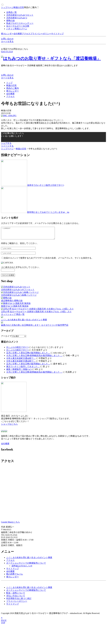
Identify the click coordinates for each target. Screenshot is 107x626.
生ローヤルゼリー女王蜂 (17, 26)
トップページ (7, 7)
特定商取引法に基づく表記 (18, 598)
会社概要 (18, 34)
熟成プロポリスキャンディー (19, 23)
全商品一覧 (11, 12)
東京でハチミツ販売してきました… (23, 366)
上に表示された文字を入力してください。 (21, 267)
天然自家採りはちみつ (16, 18)
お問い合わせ (7, 39)
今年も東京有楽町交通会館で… (20, 358)
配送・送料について (15, 593)
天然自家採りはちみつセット (19, 15)
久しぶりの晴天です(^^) (17, 347)
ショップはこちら (9, 424)
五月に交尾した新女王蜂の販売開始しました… (28, 353)
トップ (9, 83)
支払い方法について (15, 596)
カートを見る (7, 41)
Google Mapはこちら (10, 522)
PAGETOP (4, 621)
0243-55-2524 (7, 51)
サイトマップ (57, 34)
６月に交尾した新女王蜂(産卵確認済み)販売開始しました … (34, 355)
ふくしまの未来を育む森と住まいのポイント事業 (29, 557)
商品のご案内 (30, 7)
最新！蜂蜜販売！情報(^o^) (19, 369)
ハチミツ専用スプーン (16, 29)
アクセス (26, 34)
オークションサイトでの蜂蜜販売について (26, 563)
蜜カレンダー (7, 34)
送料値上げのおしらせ (21, 566)
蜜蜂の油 (10, 20)
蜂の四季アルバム (14, 574)
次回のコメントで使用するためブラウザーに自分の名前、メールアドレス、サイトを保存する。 (48, 258)
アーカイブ (6, 336)
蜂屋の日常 (19, 7)
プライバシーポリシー (40, 34)
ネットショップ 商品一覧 (13, 314)
